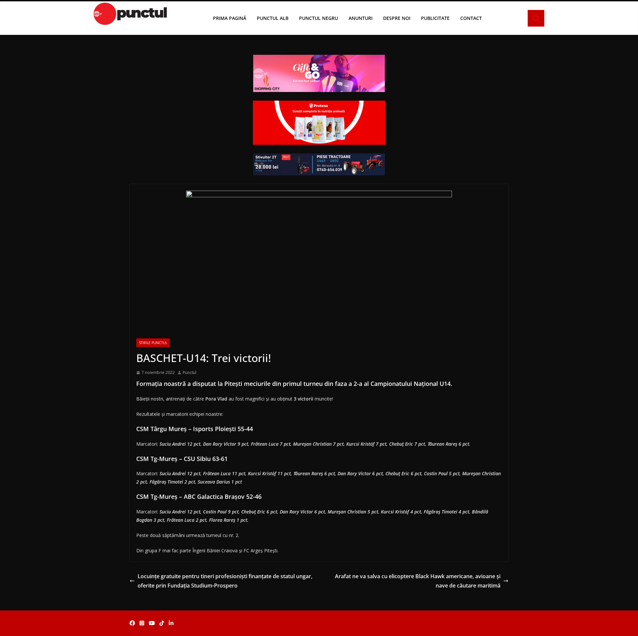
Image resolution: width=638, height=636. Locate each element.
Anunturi (360, 18)
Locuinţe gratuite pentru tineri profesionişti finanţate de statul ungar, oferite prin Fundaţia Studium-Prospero (225, 581)
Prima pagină (229, 18)
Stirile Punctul (153, 342)
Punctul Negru (318, 18)
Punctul (189, 372)
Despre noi (396, 18)
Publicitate (435, 18)
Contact (471, 18)
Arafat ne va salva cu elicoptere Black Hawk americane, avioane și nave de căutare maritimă (417, 581)
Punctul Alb (272, 18)
